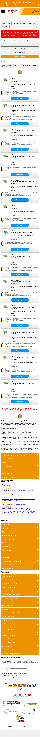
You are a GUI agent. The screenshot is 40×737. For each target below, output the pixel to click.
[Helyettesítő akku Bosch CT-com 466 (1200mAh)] (5, 133)
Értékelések (6, 485)
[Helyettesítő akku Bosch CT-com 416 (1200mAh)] (5, 283)
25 (4, 66)
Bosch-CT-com (31, 23)
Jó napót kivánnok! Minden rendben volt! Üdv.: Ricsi (17, 490)
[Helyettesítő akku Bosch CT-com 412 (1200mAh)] (5, 107)
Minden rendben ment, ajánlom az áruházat (15, 504)
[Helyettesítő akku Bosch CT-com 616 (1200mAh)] (5, 309)
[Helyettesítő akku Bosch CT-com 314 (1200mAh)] (5, 158)
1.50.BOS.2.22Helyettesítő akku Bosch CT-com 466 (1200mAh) (22, 131)
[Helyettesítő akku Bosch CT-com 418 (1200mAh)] (5, 385)
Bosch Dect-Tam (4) (20, 48)
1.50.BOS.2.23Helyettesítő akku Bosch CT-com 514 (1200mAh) (22, 207)
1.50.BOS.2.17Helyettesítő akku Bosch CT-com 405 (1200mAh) (22, 358)
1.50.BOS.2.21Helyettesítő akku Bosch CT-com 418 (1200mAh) (22, 383)
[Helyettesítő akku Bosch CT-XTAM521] (5, 234)
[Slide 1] (38, 1)
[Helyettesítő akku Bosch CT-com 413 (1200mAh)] (5, 183)
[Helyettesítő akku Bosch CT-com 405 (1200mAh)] (5, 360)
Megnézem (19, 98)
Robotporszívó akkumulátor (11, 613)
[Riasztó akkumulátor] (20, 627)
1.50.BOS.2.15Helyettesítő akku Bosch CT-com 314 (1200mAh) (22, 156)
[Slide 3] (38, 4)
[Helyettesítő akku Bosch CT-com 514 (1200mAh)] (5, 209)
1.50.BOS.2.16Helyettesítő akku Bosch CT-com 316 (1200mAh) (22, 256)
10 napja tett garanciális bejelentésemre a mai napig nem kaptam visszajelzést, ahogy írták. (18, 499)
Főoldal (4, 23)
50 (6, 66)
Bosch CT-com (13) (20, 56)
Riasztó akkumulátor (8, 629)
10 (2, 66)
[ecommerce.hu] (12, 706)
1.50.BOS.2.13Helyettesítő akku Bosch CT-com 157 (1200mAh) (22, 332)
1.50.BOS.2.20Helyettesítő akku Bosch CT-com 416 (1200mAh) (22, 281)
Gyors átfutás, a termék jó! (11, 495)
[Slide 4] (38, 5)
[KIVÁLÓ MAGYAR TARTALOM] (11, 714)
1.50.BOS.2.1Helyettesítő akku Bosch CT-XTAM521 (22, 231)
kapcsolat (3, 450)
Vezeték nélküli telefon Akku (19, 23)
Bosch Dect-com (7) (20, 45)
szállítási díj (22, 411)
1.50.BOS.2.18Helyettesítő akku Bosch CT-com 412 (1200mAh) (22, 105)
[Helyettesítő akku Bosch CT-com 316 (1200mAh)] (5, 258)
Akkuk (8, 23)
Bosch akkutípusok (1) (20, 52)
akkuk (10, 726)
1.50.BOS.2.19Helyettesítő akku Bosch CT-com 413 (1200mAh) (22, 181)
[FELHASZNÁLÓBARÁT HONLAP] (30, 706)
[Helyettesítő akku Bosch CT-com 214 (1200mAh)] (5, 82)
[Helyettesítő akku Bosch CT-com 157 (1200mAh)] (5, 334)
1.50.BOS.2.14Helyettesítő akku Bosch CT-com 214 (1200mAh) (22, 80)
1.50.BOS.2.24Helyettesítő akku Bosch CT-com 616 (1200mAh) (22, 307)
